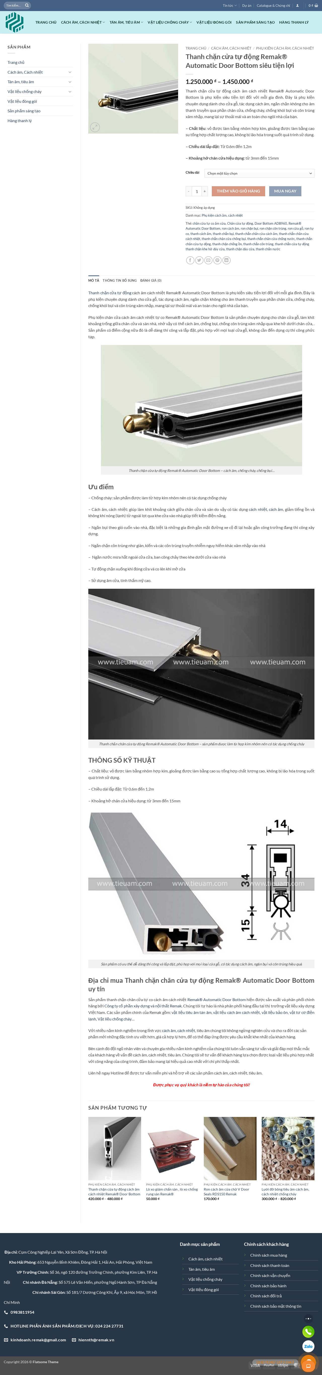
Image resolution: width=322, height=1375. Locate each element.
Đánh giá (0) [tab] (151, 280)
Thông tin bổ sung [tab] (120, 280)
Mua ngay (285, 191)
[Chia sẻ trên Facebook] (190, 260)
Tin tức (228, 6)
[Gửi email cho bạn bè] (208, 260)
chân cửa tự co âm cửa (209, 223)
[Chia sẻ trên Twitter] (199, 260)
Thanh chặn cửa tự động (109, 292)
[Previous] (88, 1165)
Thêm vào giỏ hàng (238, 191)
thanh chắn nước (268, 249)
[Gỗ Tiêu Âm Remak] (16, 22)
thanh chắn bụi (223, 234)
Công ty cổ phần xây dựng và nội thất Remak (143, 1005)
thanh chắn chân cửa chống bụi (224, 239)
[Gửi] (27, 5)
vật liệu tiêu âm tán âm (191, 1012)
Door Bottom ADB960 (271, 223)
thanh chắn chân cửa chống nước (271, 239)
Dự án (246, 6)
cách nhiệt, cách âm (266, 509)
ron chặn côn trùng (273, 228)
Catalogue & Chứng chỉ (273, 6)
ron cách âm (230, 228)
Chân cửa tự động (240, 223)
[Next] (314, 1165)
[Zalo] (308, 1346)
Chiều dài (192, 172)
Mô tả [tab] (93, 280)
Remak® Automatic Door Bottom (216, 999)
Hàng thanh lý (294, 22)
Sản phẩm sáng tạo (255, 22)
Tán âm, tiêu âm (125, 22)
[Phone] (308, 1332)
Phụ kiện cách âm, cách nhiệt (285, 48)
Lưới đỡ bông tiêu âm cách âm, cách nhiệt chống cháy (285, 1191)
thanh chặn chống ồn (227, 244)
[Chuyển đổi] (70, 72)
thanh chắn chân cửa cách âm (256, 234)
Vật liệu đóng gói (213, 22)
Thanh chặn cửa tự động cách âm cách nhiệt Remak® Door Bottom (114, 1191)
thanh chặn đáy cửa (240, 249)
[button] (297, 5)
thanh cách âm (200, 234)
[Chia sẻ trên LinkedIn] (226, 260)
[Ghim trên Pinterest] (217, 260)
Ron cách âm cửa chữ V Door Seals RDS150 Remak (226, 1191)
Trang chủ (46, 22)
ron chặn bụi (249, 228)
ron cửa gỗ (295, 228)
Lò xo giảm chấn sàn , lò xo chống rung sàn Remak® (172, 1191)
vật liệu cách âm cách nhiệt (236, 1012)
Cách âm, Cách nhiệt (81, 22)
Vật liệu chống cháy (168, 22)
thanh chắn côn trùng (258, 244)
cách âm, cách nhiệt (178, 1030)
